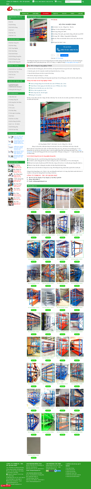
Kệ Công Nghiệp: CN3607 (48, 407)
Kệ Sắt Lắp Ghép (14, 129)
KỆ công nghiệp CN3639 (33, 234)
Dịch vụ (55, 13)
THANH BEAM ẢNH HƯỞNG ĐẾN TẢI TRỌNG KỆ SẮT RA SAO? (16, 142)
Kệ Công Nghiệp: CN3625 (33, 307)
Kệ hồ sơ (12, 77)
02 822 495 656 (17, 196)
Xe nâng (12, 105)
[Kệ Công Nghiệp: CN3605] (77, 397)
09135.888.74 (17, 171)
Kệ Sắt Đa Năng (14, 27)
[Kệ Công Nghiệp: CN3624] (48, 297)
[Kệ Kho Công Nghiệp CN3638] (48, 224)
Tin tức (64, 13)
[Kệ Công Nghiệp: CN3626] (77, 273)
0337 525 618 (17, 194)
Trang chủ (25, 13)
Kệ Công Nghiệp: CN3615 (48, 357)
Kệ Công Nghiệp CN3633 (62, 259)
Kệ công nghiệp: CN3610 (62, 383)
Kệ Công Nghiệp (59, 58)
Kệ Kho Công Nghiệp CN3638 (48, 234)
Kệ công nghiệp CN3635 (33, 259)
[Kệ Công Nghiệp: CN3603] (48, 422)
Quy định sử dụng (70, 468)
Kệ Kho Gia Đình (14, 118)
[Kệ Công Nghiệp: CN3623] (62, 297)
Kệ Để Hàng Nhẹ (14, 126)
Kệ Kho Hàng (13, 45)
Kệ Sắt (11, 21)
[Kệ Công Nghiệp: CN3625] (33, 297)
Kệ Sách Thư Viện (14, 71)
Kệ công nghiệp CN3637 (62, 234)
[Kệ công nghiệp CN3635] (33, 249)
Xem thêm (34, 211)
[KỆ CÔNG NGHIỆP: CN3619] (62, 321)
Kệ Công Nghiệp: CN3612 (33, 383)
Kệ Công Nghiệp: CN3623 (62, 307)
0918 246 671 (17, 186)
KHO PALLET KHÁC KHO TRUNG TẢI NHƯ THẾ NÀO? (19, 152)
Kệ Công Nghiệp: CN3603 (48, 432)
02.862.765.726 (17, 172)
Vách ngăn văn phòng (15, 113)
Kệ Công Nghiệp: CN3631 (76, 259)
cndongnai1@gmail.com (34, 470)
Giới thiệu (36, 13)
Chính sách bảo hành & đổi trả (72, 476)
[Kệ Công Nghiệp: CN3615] (48, 346)
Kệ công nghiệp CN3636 (77, 234)
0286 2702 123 (17, 180)
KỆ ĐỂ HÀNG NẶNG (14, 39)
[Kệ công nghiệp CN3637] (62, 224)
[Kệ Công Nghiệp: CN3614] (62, 346)
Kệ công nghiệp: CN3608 (33, 407)
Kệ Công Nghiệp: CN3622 (76, 307)
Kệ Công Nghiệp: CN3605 (76, 407)
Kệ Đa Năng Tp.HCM (15, 121)
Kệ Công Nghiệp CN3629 (48, 283)
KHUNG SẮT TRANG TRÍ (15, 81)
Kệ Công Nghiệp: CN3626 (76, 283)
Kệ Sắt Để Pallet (14, 53)
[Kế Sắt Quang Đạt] (14, 9)
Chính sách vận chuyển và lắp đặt (73, 474)
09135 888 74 (19, 479)
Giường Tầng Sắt (14, 99)
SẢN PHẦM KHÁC (13, 93)
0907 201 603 (17, 190)
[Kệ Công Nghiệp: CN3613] (77, 346)
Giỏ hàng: (59, 1)
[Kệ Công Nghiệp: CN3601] (77, 422)
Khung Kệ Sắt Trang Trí (15, 89)
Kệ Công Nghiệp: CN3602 (62, 432)
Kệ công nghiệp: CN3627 (62, 283)
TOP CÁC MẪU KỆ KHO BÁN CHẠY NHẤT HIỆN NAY (18, 137)
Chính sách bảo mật (70, 469)
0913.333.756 (17, 166)
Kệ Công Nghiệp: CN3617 (33, 357)
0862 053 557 (17, 204)
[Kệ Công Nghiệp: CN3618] (77, 321)
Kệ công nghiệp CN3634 (48, 259)
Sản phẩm (46, 13)
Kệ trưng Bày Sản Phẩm (15, 102)
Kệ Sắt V (12, 30)
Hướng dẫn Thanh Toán (71, 473)
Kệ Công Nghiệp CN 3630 (33, 283)
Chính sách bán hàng (70, 471)
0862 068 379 (17, 203)
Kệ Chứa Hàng (13, 51)
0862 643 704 (17, 199)
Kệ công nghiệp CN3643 (48, 209)
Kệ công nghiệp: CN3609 (77, 383)
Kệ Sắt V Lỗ (13, 35)
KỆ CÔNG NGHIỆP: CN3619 (62, 331)
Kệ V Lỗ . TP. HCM (15, 124)
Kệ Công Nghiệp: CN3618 (76, 331)
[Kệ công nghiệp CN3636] (77, 224)
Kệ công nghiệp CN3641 (77, 209)
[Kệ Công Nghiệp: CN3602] (62, 422)
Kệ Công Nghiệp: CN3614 (62, 357)
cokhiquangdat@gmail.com (12, 482)
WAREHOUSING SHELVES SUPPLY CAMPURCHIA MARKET (15, 85)
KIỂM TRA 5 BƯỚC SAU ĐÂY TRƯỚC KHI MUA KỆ (18, 148)
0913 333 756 (15, 477)
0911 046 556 (17, 181)
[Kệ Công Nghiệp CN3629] (48, 273)
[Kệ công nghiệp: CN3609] (77, 372)
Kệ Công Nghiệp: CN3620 (48, 331)
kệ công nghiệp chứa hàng (71, 62)
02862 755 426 (65, 49)
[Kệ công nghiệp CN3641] (77, 198)
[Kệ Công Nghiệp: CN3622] (77, 297)
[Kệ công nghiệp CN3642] (62, 198)
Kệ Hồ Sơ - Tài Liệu (13, 65)
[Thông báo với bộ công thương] (57, 470)
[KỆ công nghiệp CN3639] (33, 224)
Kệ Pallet (12, 115)
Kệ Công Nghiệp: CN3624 (48, 307)
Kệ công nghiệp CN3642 (62, 209)
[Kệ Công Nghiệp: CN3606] (62, 397)
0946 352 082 (17, 175)
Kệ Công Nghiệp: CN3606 (62, 407)
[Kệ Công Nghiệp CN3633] (62, 249)
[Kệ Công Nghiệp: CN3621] (33, 321)
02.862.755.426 (17, 167)
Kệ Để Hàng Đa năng (15, 59)
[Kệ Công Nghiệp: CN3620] (48, 321)
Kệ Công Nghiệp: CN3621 (33, 331)
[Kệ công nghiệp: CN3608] (33, 397)
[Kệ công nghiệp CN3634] (48, 249)
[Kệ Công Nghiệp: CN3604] (33, 422)
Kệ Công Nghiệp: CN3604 (33, 432)
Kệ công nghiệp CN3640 (33, 455)
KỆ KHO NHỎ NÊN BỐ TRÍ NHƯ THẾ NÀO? (18, 157)
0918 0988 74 (12, 479)
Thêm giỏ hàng (64, 55)
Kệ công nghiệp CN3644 (33, 209)
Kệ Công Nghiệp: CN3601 (76, 432)
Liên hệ (80, 13)
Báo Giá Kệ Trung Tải (15, 61)
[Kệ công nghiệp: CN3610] (62, 372)
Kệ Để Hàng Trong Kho (15, 56)
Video (72, 13)
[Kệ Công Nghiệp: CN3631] (77, 249)
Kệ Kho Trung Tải (14, 42)
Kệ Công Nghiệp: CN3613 (76, 357)
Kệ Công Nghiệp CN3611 (48, 383)
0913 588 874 (22, 477)
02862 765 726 (74, 49)
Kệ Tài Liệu (12, 74)
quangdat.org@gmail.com (16, 484)
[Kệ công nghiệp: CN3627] (62, 273)
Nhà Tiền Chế (13, 96)
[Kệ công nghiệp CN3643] (48, 198)
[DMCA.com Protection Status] (50, 470)
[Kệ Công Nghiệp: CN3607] (48, 397)
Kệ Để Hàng (13, 24)
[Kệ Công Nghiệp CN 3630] (33, 273)
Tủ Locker (12, 107)
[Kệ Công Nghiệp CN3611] (48, 372)
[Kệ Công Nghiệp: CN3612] (33, 372)
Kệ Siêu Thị (12, 32)
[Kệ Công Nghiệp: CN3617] (33, 346)
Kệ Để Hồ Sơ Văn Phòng (16, 69)
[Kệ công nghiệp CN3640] (33, 445)
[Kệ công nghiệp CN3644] (33, 198)
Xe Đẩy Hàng (13, 110)
